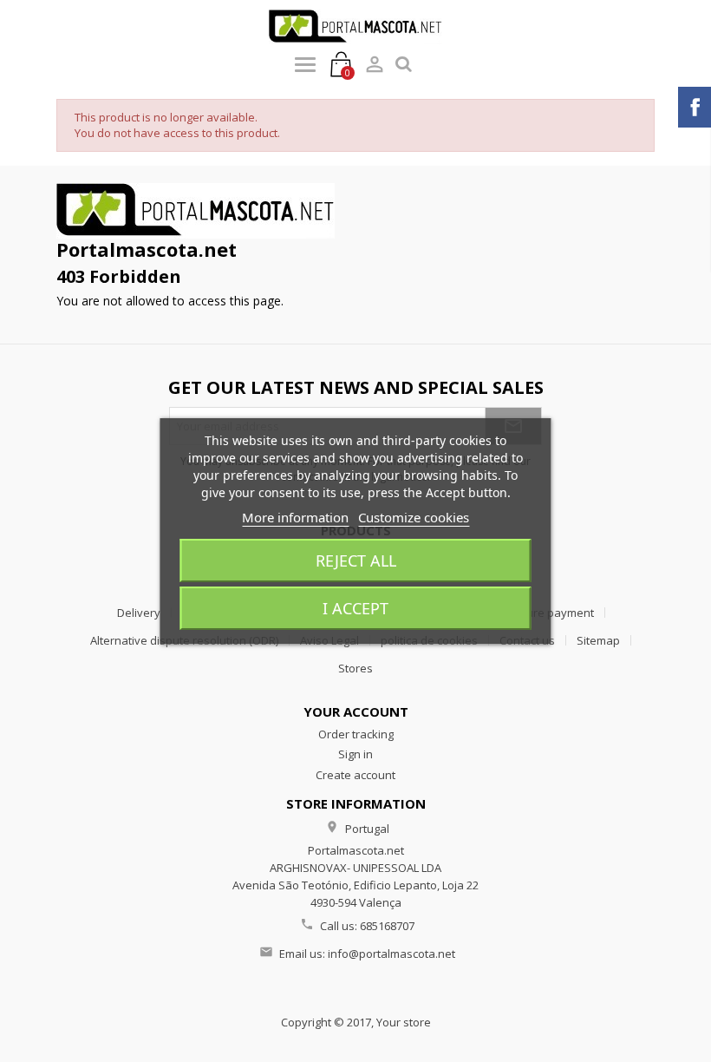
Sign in (355, 754)
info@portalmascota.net (391, 953)
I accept (355, 608)
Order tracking (356, 734)
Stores (355, 668)
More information (295, 517)
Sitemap (598, 640)
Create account (355, 775)
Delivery (138, 612)
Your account (355, 711)
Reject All (356, 560)
